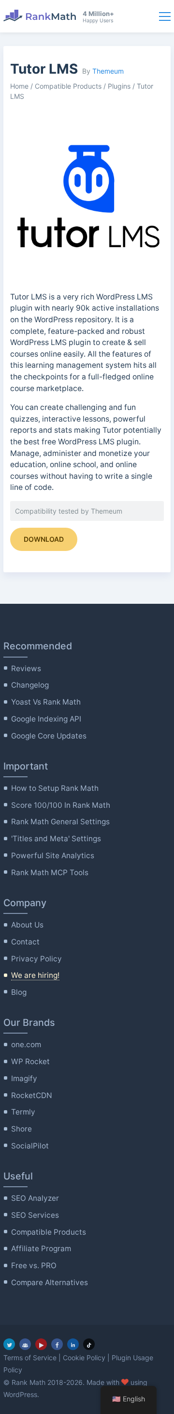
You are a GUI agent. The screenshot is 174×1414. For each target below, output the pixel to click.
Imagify (24, 1078)
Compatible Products (68, 86)
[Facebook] (57, 1344)
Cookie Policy (84, 1357)
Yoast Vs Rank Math (46, 702)
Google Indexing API (46, 718)
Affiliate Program (41, 1248)
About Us (27, 924)
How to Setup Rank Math (55, 788)
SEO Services (35, 1215)
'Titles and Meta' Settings (56, 838)
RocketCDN (31, 1095)
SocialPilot (30, 1145)
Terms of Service (30, 1357)
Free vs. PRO (34, 1265)
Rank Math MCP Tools (49, 872)
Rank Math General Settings (60, 821)
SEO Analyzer (35, 1198)
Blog (19, 992)
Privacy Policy (36, 958)
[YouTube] (41, 1344)
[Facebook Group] (25, 1344)
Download (44, 539)
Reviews (26, 668)
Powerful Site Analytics (52, 855)
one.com (26, 1044)
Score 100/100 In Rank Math (60, 805)
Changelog (30, 685)
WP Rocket (30, 1061)
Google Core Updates (49, 735)
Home (19, 86)
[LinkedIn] (73, 1344)
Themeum (108, 71)
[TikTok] (89, 1344)
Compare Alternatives (49, 1282)
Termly (23, 1111)
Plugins (119, 86)
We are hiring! (35, 975)
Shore (21, 1128)
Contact (25, 941)
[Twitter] (9, 1344)
